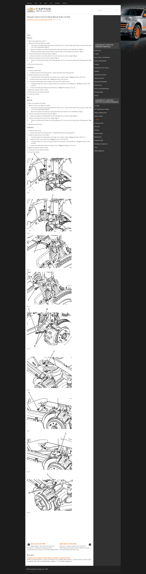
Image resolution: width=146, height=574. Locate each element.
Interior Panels (98, 133)
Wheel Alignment (99, 151)
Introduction (97, 50)
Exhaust (96, 130)
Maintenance (98, 137)
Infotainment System (100, 75)
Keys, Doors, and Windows (102, 57)
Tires (95, 147)
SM (40, 3)
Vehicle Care (98, 85)
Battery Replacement (100, 112)
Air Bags (96, 106)
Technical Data (98, 92)
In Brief (96, 54)
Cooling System (98, 123)
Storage (96, 64)
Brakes (50, 19)
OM (36, 3)
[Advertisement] (59, 27)
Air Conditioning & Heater (101, 109)
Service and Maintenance (101, 88)
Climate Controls (99, 78)
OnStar (96, 95)
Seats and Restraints (100, 61)
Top (51, 3)
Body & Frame (98, 116)
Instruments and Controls (101, 68)
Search (65, 3)
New (45, 3)
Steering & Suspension (101, 144)
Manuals (29, 3)
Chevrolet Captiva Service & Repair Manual (37, 19)
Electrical (97, 126)
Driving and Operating (100, 81)
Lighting (96, 71)
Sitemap (57, 3)
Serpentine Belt (98, 140)
